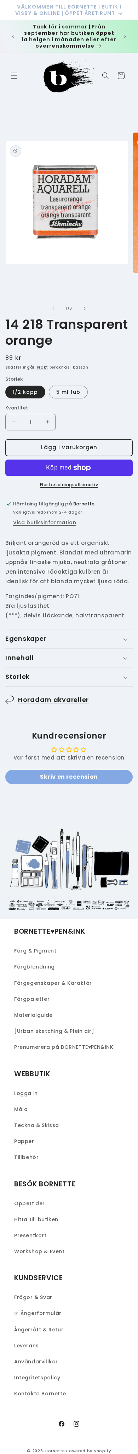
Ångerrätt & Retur (38, 1329)
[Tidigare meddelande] (13, 36)
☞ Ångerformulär (38, 1313)
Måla (21, 1109)
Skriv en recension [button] (69, 777)
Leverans (26, 1345)
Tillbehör (26, 1157)
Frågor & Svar (33, 1297)
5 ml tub (68, 392)
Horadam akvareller (53, 699)
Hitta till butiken (36, 1219)
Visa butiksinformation (44, 522)
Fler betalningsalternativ (69, 485)
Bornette (55, 1451)
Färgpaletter (32, 999)
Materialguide (33, 1015)
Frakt (42, 367)
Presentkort (30, 1235)
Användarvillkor (36, 1361)
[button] (14, 76)
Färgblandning (34, 966)
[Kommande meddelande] (125, 36)
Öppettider (29, 1203)
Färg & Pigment (35, 950)
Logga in (26, 1093)
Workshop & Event (39, 1251)
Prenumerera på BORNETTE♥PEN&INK (64, 1047)
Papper (24, 1141)
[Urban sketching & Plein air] (54, 1031)
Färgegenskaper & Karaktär (53, 983)
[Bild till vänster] (53, 308)
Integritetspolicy (37, 1377)
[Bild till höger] (84, 308)
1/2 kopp (25, 392)
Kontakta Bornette (40, 1393)
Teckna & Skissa (36, 1125)
